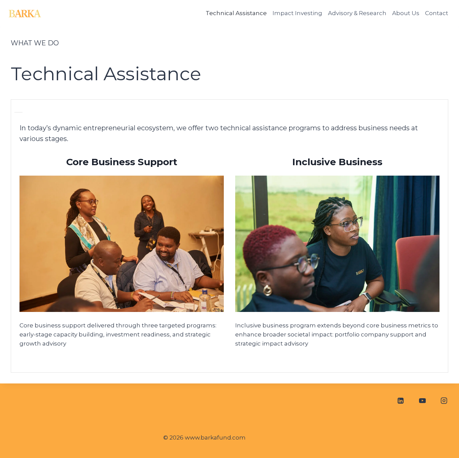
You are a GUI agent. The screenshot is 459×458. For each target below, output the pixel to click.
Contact (436, 13)
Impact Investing (297, 13)
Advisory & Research (357, 13)
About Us (405, 13)
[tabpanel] (229, 244)
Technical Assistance (236, 13)
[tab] (18, 109)
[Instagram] (444, 400)
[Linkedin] (400, 400)
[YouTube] (422, 400)
